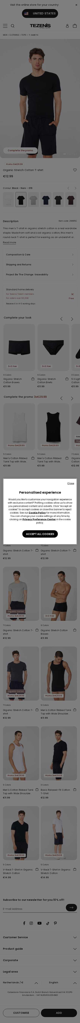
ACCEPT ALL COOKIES (40, 534)
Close (70, 483)
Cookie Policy (37, 512)
